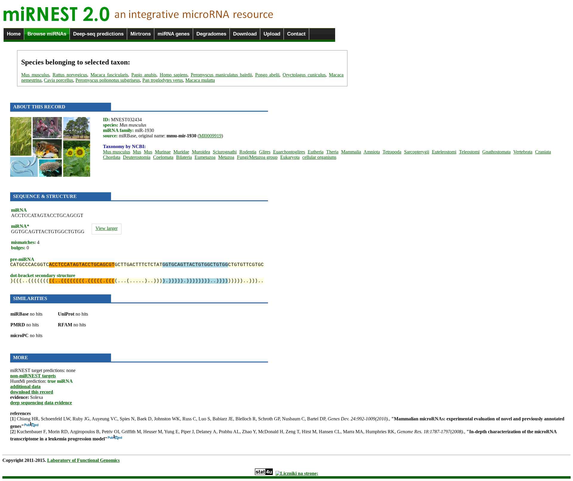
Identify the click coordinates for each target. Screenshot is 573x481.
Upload (272, 34)
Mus (137, 151)
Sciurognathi (225, 151)
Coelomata (163, 157)
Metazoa (226, 157)
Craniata (543, 151)
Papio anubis (143, 74)
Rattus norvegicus (70, 74)
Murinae (163, 151)
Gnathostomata (496, 151)
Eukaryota (290, 157)
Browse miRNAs (46, 34)
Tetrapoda (392, 151)
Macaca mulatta (200, 80)
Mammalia (351, 151)
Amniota (371, 151)
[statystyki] (264, 473)
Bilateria (184, 157)
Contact (296, 34)
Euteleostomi (444, 151)
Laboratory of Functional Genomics (83, 460)
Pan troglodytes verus (162, 80)
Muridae (181, 151)
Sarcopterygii (416, 151)
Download (245, 34)
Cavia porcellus (58, 80)
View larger (107, 228)
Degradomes (211, 34)
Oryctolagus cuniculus (304, 74)
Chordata (111, 157)
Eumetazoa (205, 157)
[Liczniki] (296, 473)
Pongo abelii (267, 74)
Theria (332, 151)
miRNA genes (174, 34)
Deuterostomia (136, 157)
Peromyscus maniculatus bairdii (221, 74)
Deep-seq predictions (98, 34)
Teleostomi (469, 151)
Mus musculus (35, 74)
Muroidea (201, 151)
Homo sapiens (173, 74)
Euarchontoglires (289, 151)
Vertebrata (522, 151)
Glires (264, 151)
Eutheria (316, 151)
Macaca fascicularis (109, 74)
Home (14, 34)
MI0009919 (210, 135)
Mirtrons (140, 34)
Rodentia (247, 151)
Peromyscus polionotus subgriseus (108, 80)
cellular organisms (319, 157)
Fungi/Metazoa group (257, 157)
